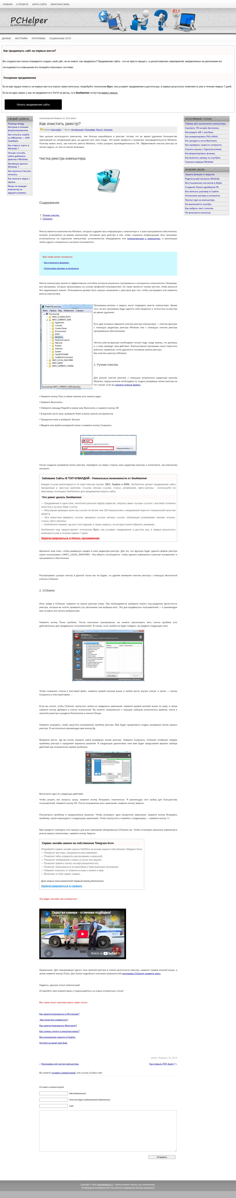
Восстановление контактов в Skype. (204, 182)
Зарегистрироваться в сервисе (61, 886)
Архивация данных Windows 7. (18, 165)
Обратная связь (60, 4)
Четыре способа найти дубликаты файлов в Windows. (18, 156)
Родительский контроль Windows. (202, 178)
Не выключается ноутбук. (198, 204)
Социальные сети (60, 38)
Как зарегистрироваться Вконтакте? (58, 1025)
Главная (7, 4)
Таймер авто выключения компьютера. (205, 123)
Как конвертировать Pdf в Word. (201, 136)
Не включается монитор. (198, 212)
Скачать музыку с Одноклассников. (203, 149)
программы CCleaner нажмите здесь (141, 973)
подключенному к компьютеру (143, 238)
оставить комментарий (63, 1072)
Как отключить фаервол (56, 262)
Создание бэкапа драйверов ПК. (202, 187)
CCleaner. (48, 218)
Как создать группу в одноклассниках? (59, 1031)
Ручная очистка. (51, 215)
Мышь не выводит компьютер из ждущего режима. (17, 189)
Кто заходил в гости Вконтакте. (201, 140)
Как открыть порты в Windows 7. (18, 147)
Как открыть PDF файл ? (162, 1064)
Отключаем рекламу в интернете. (203, 195)
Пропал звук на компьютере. (200, 199)
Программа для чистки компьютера (60, 1064)
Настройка (21, 38)
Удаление (108, 130)
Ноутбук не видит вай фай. (53, 1043)
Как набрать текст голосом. (199, 208)
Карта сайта (39, 4)
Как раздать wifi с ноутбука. (199, 132)
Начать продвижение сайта (33, 104)
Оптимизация (77, 130)
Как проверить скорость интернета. (203, 144)
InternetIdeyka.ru (105, 1184)
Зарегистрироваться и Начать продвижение (70, 538)
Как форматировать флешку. (200, 153)
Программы (38, 38)
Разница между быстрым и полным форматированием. (18, 127)
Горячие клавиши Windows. (199, 161)
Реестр (99, 130)
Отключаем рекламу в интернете (61, 268)
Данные (6, 38)
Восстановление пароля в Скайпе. (57, 1037)
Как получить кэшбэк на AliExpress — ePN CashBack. (19, 138)
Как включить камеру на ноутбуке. (203, 157)
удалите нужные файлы (127, 384)
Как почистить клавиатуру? (53, 1019)
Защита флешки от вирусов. (200, 174)
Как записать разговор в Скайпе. (202, 191)
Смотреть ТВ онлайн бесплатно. (202, 127)
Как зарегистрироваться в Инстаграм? (59, 1014)
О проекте (22, 4)
